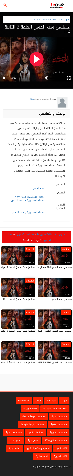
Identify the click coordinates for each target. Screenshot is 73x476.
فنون (64, 400)
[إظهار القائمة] (67, 5)
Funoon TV (24, 400)
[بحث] (5, 5)
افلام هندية (42, 456)
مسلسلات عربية (35, 200)
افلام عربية (32, 440)
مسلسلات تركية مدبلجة (33, 416)
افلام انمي (61, 448)
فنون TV (51, 400)
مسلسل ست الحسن (62, 299)
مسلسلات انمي (35, 432)
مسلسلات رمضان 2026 (56, 440)
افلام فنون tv (30, 408)
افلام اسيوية (60, 456)
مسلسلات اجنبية (13, 432)
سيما (38, 400)
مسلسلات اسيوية (58, 432)
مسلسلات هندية (58, 424)
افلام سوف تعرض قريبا (38, 448)
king (32, 99)
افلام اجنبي (15, 440)
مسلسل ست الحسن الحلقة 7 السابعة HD (51, 331)
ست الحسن (17, 200)
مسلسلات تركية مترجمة (32, 424)
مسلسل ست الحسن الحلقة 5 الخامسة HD (51, 362)
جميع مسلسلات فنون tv (45, 19)
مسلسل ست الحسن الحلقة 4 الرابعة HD (52, 267)
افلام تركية (14, 448)
